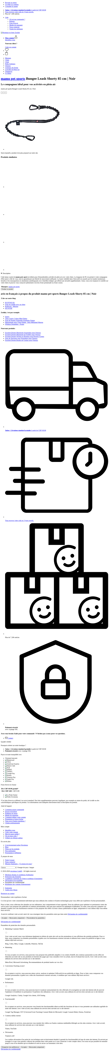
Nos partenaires (10, 851)
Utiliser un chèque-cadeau (14, 838)
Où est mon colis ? (11, 836)
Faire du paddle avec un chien (15, 304)
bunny (7, 317)
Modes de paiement (15, 25)
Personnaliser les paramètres (36, 918)
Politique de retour (11, 813)
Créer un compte (10, 47)
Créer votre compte (11, 832)
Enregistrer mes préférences (10, 1047)
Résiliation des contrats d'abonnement (17, 884)
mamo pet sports (13, 78)
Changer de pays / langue (25, 867)
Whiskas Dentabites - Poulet (14, 324)
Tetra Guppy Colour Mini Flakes (16, 318)
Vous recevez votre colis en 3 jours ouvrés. (19, 12)
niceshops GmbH (16, 871)
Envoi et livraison (11, 811)
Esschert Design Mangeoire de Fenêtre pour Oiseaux (23, 335)
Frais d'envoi (13, 23)
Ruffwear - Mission (11, 306)
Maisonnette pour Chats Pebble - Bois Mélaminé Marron (24, 322)
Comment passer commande (14, 810)
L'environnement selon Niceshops (16, 845)
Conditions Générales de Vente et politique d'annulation (23, 879)
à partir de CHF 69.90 (25, 10)
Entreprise (8, 888)
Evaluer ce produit (7, 289)
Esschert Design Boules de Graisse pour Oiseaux (21, 340)
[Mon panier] (56, 53)
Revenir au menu (11, 3)
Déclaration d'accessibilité (13, 880)
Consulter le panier (11, 6)
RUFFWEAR (10, 303)
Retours (12, 21)
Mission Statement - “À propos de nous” (18, 864)
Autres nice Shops (11, 890)
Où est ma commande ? (17, 19)
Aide (6, 17)
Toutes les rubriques (16, 29)
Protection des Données (13, 877)
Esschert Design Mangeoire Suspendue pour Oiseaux (23, 333)
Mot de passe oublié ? (12, 834)
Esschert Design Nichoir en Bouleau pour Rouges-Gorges (24, 336)
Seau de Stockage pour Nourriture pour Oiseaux (21, 338)
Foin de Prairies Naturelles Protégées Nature (20, 320)
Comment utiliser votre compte (15, 817)
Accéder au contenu (12, 4)
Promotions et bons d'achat (14, 819)
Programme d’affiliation (13, 853)
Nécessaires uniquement (17, 918)
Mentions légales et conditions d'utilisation (19, 875)
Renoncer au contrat (7, 893)
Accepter (4, 918)
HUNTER (8, 308)
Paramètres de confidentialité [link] (14, 882)
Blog (6, 847)
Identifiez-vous (10, 40)
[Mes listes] (7, 51)
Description (6, 273)
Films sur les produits (12, 849)
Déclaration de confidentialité (77, 914)
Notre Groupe (9, 860)
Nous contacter (14, 27)
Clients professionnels (12, 823)
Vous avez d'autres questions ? (15, 821)
